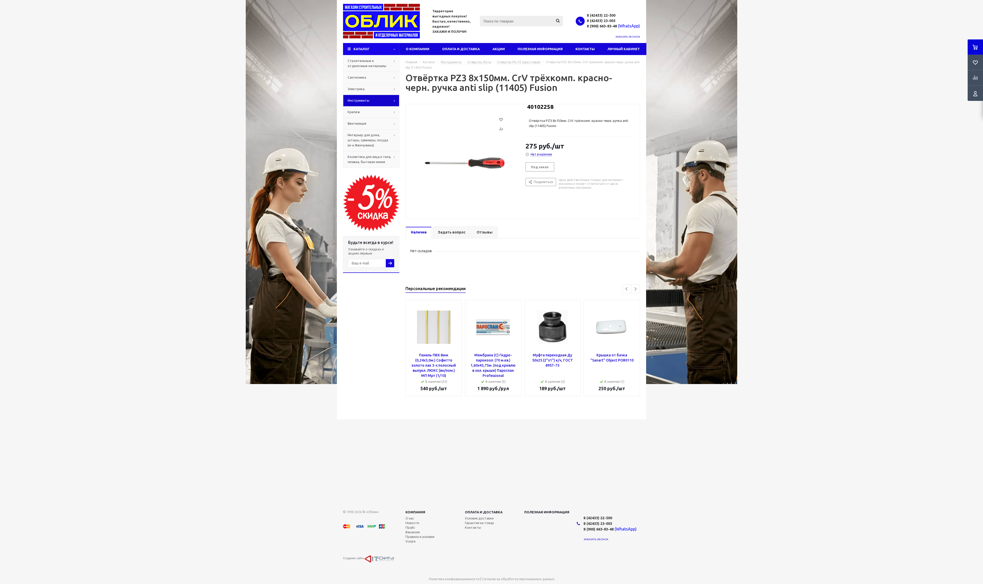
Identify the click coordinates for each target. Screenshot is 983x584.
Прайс (410, 527)
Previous (627, 289)
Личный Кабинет (623, 49)
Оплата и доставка (484, 512)
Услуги (410, 541)
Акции (499, 49)
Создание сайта (354, 558)
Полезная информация (540, 49)
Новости (412, 523)
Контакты (585, 49)
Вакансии (412, 532)
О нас (409, 518)
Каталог (362, 49)
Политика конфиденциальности (454, 579)
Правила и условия (419, 536)
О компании (417, 49)
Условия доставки (479, 518)
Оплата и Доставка (461, 49)
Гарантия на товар (479, 523)
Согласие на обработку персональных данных (518, 579)
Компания (415, 512)
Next (635, 289)
